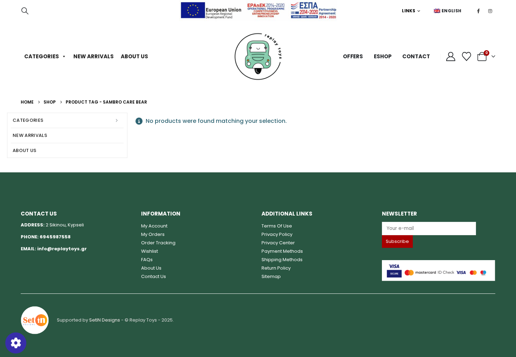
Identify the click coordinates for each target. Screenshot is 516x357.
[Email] (438, 228)
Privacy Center (278, 242)
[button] (25, 11)
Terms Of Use (277, 226)
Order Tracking (158, 242)
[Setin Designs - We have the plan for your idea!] (35, 319)
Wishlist (149, 251)
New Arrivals (93, 56)
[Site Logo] (258, 56)
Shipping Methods (282, 259)
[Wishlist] (466, 56)
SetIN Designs (104, 319)
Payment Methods (282, 251)
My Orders (153, 234)
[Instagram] (490, 11)
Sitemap (271, 276)
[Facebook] (478, 11)
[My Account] (450, 56)
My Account (154, 226)
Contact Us (153, 276)
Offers (353, 56)
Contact (416, 56)
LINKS (409, 11)
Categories (41, 56)
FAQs (147, 259)
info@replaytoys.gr (62, 248)
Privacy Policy (277, 234)
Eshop (382, 56)
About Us (134, 56)
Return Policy (276, 268)
